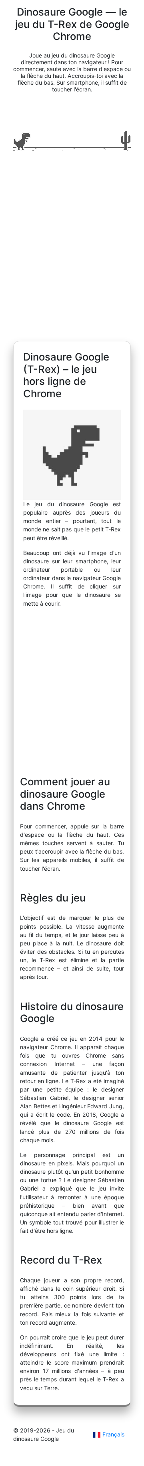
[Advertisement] (72, 249)
